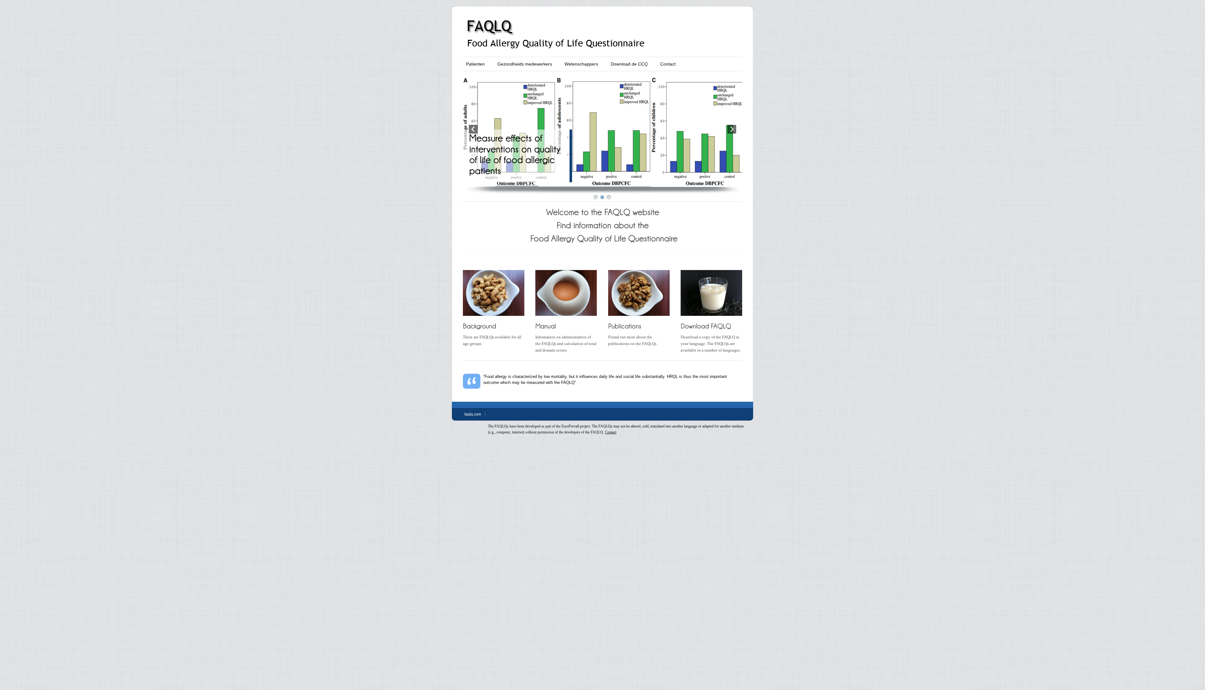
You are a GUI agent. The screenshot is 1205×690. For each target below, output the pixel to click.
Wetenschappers (581, 63)
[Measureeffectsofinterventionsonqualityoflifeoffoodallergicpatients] (516, 154)
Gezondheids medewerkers (524, 63)
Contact (668, 63)
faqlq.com (472, 414)
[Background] (480, 326)
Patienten (475, 63)
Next (731, 129)
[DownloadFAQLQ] (707, 326)
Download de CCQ (629, 63)
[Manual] (545, 326)
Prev (473, 129)
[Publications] (625, 326)
